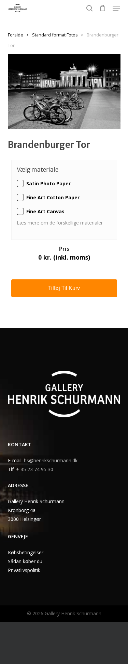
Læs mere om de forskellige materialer (60, 222)
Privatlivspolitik (24, 570)
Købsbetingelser (25, 552)
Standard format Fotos (55, 35)
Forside (15, 35)
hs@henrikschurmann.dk (50, 460)
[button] (116, 8)
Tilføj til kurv (64, 288)
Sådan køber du (25, 561)
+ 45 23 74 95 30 (34, 469)
